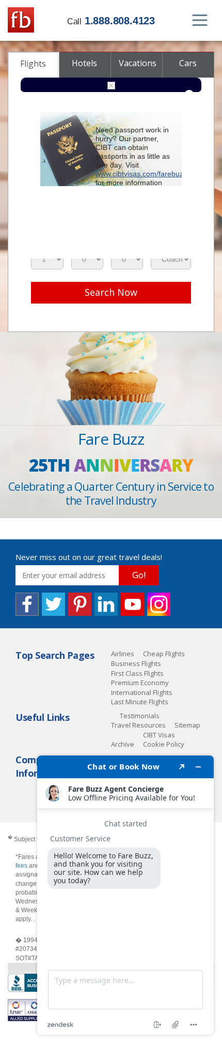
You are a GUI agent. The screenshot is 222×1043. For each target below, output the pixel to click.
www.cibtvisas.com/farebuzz (141, 174)
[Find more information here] (125, 895)
